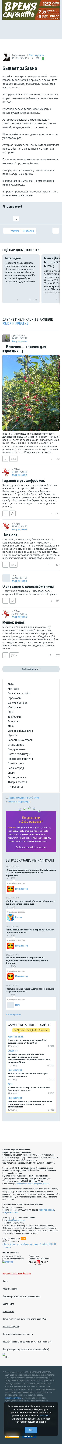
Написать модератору (18, 801)
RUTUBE (52, 1244)
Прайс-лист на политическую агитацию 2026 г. (25, 1319)
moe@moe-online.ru (41, 1184)
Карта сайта (8, 1304)
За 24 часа (19, 1030)
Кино (10, 726)
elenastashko (41, 841)
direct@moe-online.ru (16, 1220)
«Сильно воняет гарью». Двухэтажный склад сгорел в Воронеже (30, 990)
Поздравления (16, 749)
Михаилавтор (21, 889)
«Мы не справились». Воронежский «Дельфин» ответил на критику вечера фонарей (27, 960)
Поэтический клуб (18, 754)
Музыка (12, 735)
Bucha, (19, 834)
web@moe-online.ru (24, 1184)
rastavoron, (13, 838)
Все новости (8, 1311)
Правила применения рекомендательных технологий (27, 1341)
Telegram (6, 1247)
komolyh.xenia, (27, 841)
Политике (44, 1415)
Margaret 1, (22, 827)
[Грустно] (46, 216)
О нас (5, 1281)
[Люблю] (26, 216)
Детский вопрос (17, 702)
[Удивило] (36, 216)
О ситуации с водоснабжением (28, 586)
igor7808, (12, 831)
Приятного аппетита (20, 759)
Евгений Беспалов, (38, 834)
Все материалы (13, 1014)
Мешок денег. (14, 622)
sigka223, (37, 827)
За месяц (43, 1030)
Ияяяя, (25, 834)
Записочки (14, 716)
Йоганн (18, 917)
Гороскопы (14, 698)
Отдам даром (15, 745)
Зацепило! (13, 721)
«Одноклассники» (31, 1244)
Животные (14, 707)
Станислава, (14, 841)
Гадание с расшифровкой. (23, 480)
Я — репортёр (15, 786)
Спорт (11, 772)
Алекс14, (46, 827)
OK (31, 1430)
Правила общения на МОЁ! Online (24, 797)
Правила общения (11, 1326)
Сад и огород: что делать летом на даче (22, 1296)
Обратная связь (10, 1288)
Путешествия (15, 763)
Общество (13, 1050)
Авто (10, 684)
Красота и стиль (15, 1036)
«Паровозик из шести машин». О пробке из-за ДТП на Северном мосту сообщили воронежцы (31, 873)
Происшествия (15, 1070)
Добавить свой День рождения (31, 847)
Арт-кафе (13, 689)
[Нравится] (6, 216)
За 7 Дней (31, 1030)
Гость (18, 1005)
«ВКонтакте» (16, 1244)
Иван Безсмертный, (28, 838)
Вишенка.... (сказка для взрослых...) (24, 349)
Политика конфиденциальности (18, 1334)
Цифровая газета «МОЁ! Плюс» (17, 1273)
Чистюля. (10, 535)
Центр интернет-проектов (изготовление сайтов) (26, 1349)
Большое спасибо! (18, 693)
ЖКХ (10, 712)
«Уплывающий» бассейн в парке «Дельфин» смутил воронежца (30, 931)
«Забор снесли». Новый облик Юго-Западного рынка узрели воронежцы (30, 902)
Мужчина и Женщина (20, 730)
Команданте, (44, 838)
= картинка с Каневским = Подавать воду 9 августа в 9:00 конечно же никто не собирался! (29, 592)
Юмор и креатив (36, 55)
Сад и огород (15, 768)
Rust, (30, 827)
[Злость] (55, 216)
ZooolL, (20, 831)
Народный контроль (20, 740)
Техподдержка (16, 777)
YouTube (44, 1244)
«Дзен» (5, 1244)
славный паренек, (33, 831)
